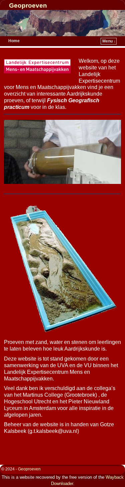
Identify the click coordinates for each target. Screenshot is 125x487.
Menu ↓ (109, 41)
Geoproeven (28, 5)
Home (14, 41)
